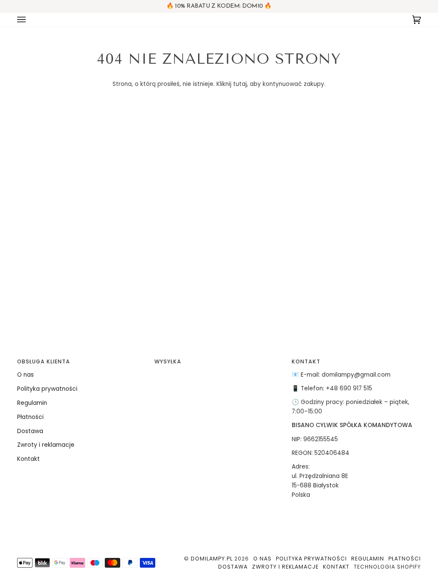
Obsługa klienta (43, 361)
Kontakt (28, 459)
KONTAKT (306, 361)
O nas (25, 375)
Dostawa (30, 431)
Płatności (30, 417)
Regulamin (32, 403)
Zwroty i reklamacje (45, 445)
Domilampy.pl (212, 558)
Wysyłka (167, 361)
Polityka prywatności (47, 389)
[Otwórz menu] (30, 20)
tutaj (240, 84)
